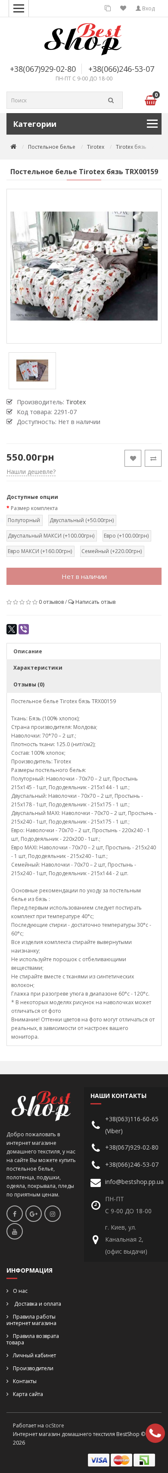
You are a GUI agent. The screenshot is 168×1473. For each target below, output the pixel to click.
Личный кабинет (34, 1355)
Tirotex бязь (131, 147)
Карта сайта (28, 1394)
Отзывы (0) (28, 684)
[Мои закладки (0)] (123, 8)
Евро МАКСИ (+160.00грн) (40, 551)
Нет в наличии (84, 576)
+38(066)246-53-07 (121, 69)
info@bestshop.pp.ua (134, 1182)
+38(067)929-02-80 (43, 69)
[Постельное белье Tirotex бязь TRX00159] (84, 266)
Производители (33, 1368)
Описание (27, 651)
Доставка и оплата (37, 1304)
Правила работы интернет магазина (31, 1319)
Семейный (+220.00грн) (111, 551)
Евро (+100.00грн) (126, 535)
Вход (148, 8)
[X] (11, 629)
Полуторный (24, 520)
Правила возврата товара (32, 1339)
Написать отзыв (95, 602)
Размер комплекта (34, 508)
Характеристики (37, 667)
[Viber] (24, 629)
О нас (20, 1291)
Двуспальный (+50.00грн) (82, 520)
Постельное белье (51, 147)
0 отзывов (51, 602)
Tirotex (95, 147)
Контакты (25, 1381)
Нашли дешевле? (31, 471)
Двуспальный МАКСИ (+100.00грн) (51, 535)
